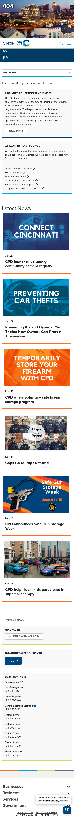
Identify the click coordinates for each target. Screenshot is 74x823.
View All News (15, 620)
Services (10, 799)
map (34, 705)
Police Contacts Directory (18, 168)
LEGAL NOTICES (25, 812)
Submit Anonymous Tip (24, 636)
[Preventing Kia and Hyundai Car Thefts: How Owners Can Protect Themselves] (36, 297)
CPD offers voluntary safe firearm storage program (33, 399)
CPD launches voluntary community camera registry (28, 264)
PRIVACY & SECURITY (46, 812)
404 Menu (10, 72)
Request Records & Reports (20, 184)
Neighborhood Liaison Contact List (23, 188)
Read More (16, 130)
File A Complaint (13, 172)
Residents (11, 792)
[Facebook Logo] (4, 58)
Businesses (13, 786)
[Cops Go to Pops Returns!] (36, 433)
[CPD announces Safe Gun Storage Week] (36, 494)
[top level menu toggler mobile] (69, 43)
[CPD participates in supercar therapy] (37, 559)
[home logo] (16, 43)
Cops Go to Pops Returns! (27, 463)
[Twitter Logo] (7, 58)
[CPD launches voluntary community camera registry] (36, 231)
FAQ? (12, 661)
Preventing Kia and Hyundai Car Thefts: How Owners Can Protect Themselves (33, 331)
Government (14, 805)
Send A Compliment (15, 176)
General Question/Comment (20, 180)
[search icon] (61, 43)
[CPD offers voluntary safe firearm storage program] (37, 367)
